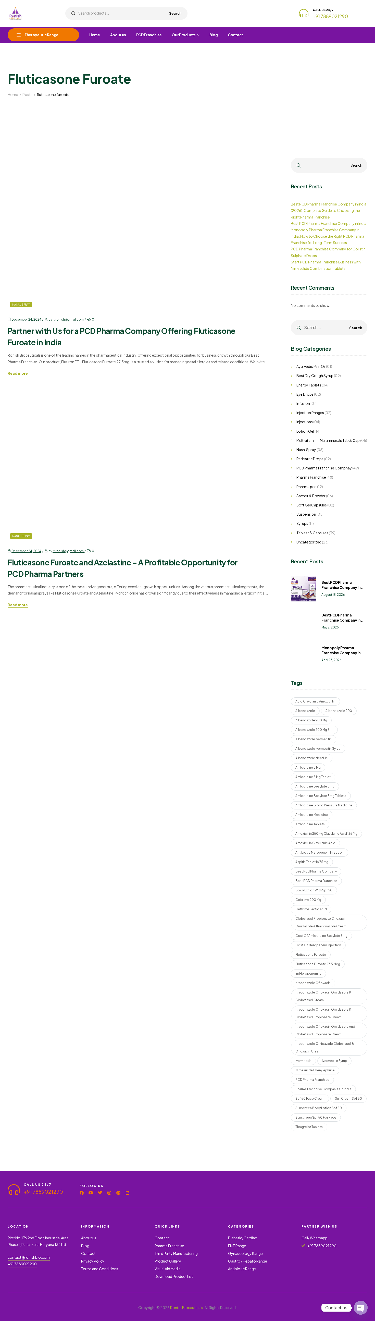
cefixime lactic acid (311, 909)
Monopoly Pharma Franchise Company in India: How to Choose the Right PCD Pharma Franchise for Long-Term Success (327, 236)
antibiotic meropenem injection (319, 852)
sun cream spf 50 (348, 1098)
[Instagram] (109, 1193)
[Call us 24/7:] (303, 13)
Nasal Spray (21, 304)
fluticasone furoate (310, 954)
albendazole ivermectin (313, 739)
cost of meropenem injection (318, 945)
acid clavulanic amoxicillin (315, 701)
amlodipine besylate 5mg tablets (320, 796)
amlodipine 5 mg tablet (313, 777)
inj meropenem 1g (308, 973)
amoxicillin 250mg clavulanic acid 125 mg (326, 833)
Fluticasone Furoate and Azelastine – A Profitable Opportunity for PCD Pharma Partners (123, 568)
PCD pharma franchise (312, 1080)
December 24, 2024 (26, 319)
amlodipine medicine (311, 815)
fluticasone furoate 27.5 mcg (317, 964)
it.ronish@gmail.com (68, 319)
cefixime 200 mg (308, 900)
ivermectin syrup (334, 1061)
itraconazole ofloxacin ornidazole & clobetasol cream (323, 996)
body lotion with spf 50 (313, 890)
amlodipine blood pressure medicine (323, 805)
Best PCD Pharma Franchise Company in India (328, 223)
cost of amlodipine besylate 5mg (321, 936)
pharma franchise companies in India (323, 1089)
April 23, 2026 (331, 660)
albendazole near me (311, 758)
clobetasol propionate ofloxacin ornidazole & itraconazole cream (320, 922)
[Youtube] (91, 1193)
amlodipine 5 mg (308, 767)
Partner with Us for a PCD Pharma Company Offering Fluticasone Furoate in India (121, 336)
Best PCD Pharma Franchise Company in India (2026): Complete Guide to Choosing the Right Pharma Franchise (328, 210)
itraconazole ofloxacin (313, 983)
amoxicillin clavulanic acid (315, 843)
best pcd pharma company (316, 871)
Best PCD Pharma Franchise (316, 881)
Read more (18, 373)
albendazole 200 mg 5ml (314, 730)
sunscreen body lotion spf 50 (318, 1108)
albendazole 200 (339, 711)
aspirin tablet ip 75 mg (311, 862)
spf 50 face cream (309, 1098)
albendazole (305, 711)
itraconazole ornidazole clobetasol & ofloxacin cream (324, 1047)
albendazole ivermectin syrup (318, 748)
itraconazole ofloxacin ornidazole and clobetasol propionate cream (325, 1030)
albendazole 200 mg (311, 720)
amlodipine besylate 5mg (314, 786)
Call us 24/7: (323, 10)
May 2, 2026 (330, 627)
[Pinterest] (118, 1193)
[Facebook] (82, 1193)
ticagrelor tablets (309, 1127)
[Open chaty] (361, 1308)
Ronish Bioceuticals (186, 1307)
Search (175, 13)
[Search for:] (329, 327)
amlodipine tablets (310, 824)
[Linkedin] (128, 1193)
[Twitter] (100, 1193)
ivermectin (303, 1061)
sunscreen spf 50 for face (315, 1117)
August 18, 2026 (333, 595)
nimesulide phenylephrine (315, 1070)
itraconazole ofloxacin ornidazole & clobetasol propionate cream (323, 1013)
